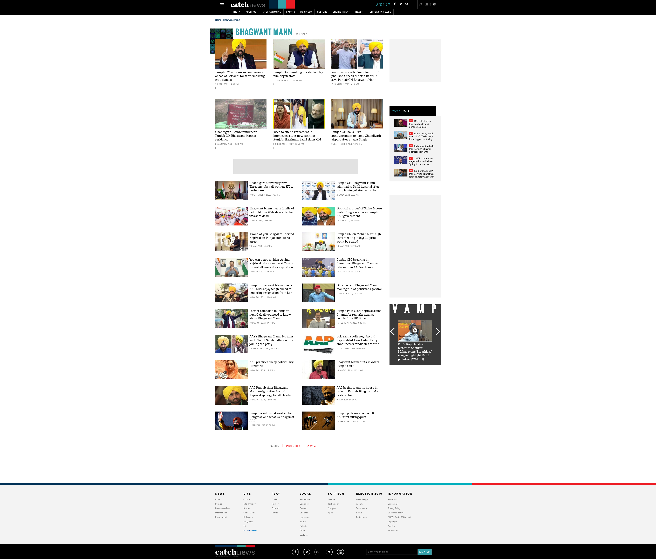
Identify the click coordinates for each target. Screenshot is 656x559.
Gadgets (332, 508)
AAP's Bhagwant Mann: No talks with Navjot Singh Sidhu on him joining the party (271, 340)
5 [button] (425, 367)
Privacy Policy (394, 508)
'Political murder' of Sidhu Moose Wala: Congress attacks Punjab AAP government (359, 212)
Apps (330, 512)
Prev (276, 445)
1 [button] (405, 367)
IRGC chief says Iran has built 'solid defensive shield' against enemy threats (421, 125)
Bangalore (305, 503)
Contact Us (393, 503)
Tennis (275, 512)
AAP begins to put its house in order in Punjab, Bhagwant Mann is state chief (359, 391)
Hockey (275, 503)
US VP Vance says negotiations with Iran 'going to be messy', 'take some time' (421, 163)
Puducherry (361, 517)
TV (244, 526)
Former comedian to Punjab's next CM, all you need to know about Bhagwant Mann (270, 314)
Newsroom (393, 530)
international (271, 11)
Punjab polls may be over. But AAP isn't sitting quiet (357, 415)
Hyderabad (305, 517)
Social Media (249, 512)
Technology (333, 503)
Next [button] (438, 332)
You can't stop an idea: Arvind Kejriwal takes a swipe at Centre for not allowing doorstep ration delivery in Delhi (271, 265)
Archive (391, 526)
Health (360, 11)
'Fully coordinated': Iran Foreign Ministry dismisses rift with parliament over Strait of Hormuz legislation (421, 151)
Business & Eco (222, 508)
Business (306, 11)
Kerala (359, 512)
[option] (415, 340)
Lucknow (304, 534)
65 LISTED (301, 34)
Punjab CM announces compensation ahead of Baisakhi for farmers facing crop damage (240, 76)
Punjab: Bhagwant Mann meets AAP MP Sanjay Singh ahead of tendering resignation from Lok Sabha (270, 291)
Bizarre (246, 508)
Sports (290, 11)
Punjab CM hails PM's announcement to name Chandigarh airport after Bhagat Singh (356, 135)
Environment (341, 11)
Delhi (302, 530)
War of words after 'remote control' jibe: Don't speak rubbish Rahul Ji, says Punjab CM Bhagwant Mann (355, 76)
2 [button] (410, 367)
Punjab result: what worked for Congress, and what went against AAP (271, 417)
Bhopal (303, 508)
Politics (251, 11)
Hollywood (248, 517)
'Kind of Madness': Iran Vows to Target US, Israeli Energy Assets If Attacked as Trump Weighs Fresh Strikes (421, 176)
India (236, 11)
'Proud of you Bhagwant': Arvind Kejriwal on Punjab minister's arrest (271, 237)
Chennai (304, 512)
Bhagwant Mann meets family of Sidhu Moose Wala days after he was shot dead (271, 212)
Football (275, 508)
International (221, 512)
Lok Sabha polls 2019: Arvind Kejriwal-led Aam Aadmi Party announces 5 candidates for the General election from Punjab (358, 342)
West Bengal (362, 499)
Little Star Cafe (380, 11)
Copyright (392, 521)
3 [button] (415, 367)
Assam (359, 503)
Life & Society (249, 503)
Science (331, 499)
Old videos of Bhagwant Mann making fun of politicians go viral (359, 287)
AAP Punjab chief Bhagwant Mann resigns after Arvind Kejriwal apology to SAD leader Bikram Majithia (270, 393)
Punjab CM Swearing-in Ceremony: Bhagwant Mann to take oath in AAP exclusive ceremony (357, 265)
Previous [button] (392, 332)
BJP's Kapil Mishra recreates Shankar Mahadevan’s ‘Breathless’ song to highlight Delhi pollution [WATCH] (415, 351)
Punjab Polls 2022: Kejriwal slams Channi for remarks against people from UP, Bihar (359, 314)
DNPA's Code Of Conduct (399, 517)
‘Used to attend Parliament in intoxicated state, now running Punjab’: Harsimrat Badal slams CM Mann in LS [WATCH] (297, 137)
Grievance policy (395, 512)
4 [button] (420, 367)
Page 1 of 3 (293, 445)
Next (310, 445)
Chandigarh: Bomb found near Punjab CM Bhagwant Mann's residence (236, 135)
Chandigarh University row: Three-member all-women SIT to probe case (271, 186)
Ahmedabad (305, 499)
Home (218, 19)
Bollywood (248, 521)
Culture (322, 11)
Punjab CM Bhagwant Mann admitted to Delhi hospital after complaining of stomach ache (358, 186)
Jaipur (303, 521)
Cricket (275, 499)
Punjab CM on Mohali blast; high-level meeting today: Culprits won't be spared (359, 237)
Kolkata (303, 526)
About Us (392, 499)
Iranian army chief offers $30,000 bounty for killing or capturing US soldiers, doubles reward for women (421, 139)
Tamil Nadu (361, 508)
